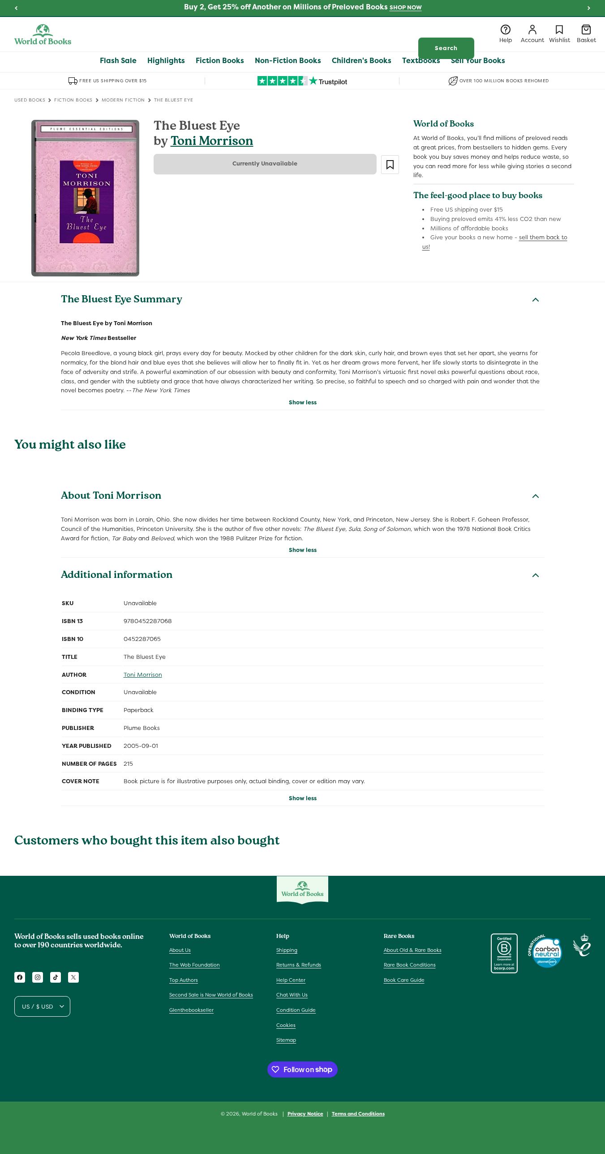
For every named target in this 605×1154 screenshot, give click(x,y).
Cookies (286, 1024)
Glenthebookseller (191, 1010)
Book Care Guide (404, 980)
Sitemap (286, 1040)
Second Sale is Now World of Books (211, 994)
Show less (303, 402)
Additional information (116, 576)
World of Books (260, 1113)
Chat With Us (292, 994)
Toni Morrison (212, 142)
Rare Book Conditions (410, 964)
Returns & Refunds (298, 964)
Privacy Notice (305, 1113)
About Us (180, 949)
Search (446, 48)
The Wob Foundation (194, 964)
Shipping (286, 949)
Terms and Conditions (358, 1113)
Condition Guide (296, 1010)
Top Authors (183, 980)
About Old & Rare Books (413, 949)
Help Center (290, 980)
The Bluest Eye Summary (121, 300)
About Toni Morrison (111, 497)
